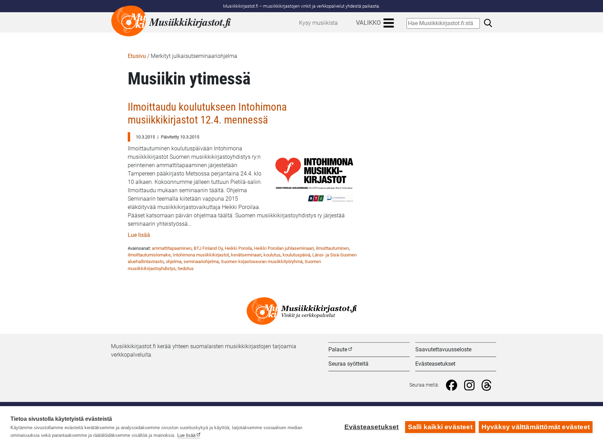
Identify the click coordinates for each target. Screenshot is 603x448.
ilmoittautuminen (332, 248)
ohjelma (173, 261)
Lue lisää (139, 235)
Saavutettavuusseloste (443, 349)
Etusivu (137, 56)
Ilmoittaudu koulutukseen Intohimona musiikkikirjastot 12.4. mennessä (207, 113)
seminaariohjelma (201, 261)
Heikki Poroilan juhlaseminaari (284, 248)
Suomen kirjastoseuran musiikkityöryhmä (262, 261)
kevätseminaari (246, 254)
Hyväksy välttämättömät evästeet (536, 427)
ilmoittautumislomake (149, 254)
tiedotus (186, 268)
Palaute (337, 349)
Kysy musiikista (318, 23)
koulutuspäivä (296, 254)
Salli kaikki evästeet (440, 427)
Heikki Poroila (238, 248)
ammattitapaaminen (172, 248)
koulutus (272, 254)
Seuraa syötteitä (348, 363)
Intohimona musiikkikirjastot (201, 254)
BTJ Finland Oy (208, 248)
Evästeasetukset (435, 363)
